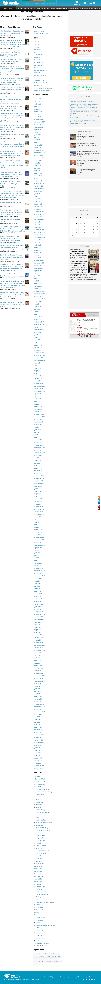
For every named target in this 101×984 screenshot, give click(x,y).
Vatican (38, 928)
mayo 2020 (37, 247)
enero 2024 (38, 178)
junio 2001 (37, 750)
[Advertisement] (84, 21)
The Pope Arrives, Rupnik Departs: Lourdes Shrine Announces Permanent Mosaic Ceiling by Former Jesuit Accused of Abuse (84, 121)
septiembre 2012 (39, 483)
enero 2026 (38, 117)
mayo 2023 (37, 199)
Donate (54, 3)
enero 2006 (38, 609)
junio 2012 (37, 491)
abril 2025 (37, 140)
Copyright (37, 49)
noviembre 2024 (39, 153)
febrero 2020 (38, 255)
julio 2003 (37, 686)
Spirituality (39, 843)
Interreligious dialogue (42, 812)
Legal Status (38, 57)
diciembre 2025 (39, 119)
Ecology (38, 799)
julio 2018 (37, 304)
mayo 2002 (37, 722)
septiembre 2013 (39, 453)
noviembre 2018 (39, 294)
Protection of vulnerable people (45, 925)
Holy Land (37, 874)
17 (72, 229)
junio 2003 (37, 689)
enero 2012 (38, 504)
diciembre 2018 (39, 291)
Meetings (39, 897)
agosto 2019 (38, 270)
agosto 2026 (38, 99)
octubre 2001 (38, 740)
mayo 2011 (37, 524)
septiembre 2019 (39, 268)
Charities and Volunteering (44, 792)
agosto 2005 (38, 622)
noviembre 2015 (39, 386)
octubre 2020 (38, 235)
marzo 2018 (38, 314)
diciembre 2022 (39, 212)
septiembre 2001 (39, 742)
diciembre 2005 (39, 612)
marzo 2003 (38, 696)
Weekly (52, 953)
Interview (38, 815)
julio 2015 (37, 396)
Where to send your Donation (43, 88)
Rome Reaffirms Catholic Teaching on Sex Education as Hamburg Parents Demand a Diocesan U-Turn (12, 80)
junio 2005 (37, 627)
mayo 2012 (37, 494)
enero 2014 (38, 442)
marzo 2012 (38, 499)
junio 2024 (37, 165)
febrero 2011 (38, 532)
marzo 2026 (38, 112)
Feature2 (36, 953)
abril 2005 (37, 632)
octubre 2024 (38, 155)
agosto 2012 (38, 486)
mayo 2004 (37, 660)
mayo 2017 (37, 340)
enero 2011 (38, 535)
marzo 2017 (38, 345)
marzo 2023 (38, 204)
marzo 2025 (38, 142)
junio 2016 (37, 368)
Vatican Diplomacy (41, 853)
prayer (35, 961)
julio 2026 (37, 101)
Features (38, 807)
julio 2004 (37, 655)
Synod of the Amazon (43, 943)
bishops (48, 956)
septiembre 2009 (39, 576)
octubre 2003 (38, 678)
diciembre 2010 (39, 537)
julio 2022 (37, 224)
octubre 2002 (38, 709)
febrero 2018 (38, 317)
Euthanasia (39, 804)
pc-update (37, 67)
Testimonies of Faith (43, 851)
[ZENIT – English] (12, 3)
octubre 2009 (38, 573)
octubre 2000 (38, 768)
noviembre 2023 (39, 183)
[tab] (77, 315)
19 (80, 229)
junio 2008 (37, 607)
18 (76, 229)
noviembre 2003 (39, 676)
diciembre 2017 (39, 322)
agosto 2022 (38, 222)
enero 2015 (38, 412)
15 (93, 226)
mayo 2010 (37, 555)
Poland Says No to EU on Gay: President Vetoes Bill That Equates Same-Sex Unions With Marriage (11, 212)
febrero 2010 (38, 563)
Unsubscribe (38, 85)
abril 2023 (37, 201)
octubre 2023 (38, 186)
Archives (37, 776)
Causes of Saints (41, 917)
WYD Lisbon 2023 (41, 945)
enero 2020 (38, 258)
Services (37, 73)
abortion (45, 958)
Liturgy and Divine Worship (44, 822)
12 (80, 226)
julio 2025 (37, 132)
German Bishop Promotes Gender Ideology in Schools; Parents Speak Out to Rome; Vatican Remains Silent (88, 162)
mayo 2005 (37, 630)
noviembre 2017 (39, 324)
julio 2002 (37, 717)
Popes (38, 922)
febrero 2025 (38, 145)
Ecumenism (39, 802)
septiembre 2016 (39, 360)
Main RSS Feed (39, 31)
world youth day (48, 961)
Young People (40, 863)
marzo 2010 (38, 560)
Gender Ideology (41, 810)
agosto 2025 (38, 129)
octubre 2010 (38, 542)
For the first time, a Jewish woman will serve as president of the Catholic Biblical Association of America (87, 136)
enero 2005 (38, 640)
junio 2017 (37, 337)
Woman (38, 861)
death (50, 958)
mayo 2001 (37, 753)
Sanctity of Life (40, 840)
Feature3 (41, 953)
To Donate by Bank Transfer (43, 83)
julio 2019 (37, 273)
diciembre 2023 (39, 181)
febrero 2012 (38, 501)
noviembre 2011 (39, 509)
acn (61, 961)
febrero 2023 (38, 206)
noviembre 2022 (39, 214)
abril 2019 (37, 281)
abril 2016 (37, 373)
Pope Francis (38, 881)
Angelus (38, 884)
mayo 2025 (37, 137)
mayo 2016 (37, 371)
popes (35, 956)
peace (59, 956)
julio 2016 (37, 365)
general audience (37, 958)
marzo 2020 (38, 253)
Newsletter (37, 60)
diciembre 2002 (39, 704)
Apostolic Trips (40, 886)
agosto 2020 (38, 240)
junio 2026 (37, 104)
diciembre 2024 (39, 150)
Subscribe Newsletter (41, 78)
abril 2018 (37, 312)
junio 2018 (37, 306)
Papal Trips (39, 935)
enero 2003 (38, 701)
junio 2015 (37, 399)
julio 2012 (37, 489)
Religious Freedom (41, 835)
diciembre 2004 (39, 642)
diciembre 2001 (39, 735)
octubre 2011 (38, 512)
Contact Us (37, 47)
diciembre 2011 (39, 506)
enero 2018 (38, 319)
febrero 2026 (38, 114)
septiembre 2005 (39, 619)
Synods (38, 940)
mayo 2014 (37, 432)
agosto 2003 (38, 683)
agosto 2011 (38, 517)
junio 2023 (37, 196)
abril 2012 (37, 496)
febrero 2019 (38, 286)
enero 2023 (38, 209)
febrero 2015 (38, 409)
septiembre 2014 (39, 422)
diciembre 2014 (39, 414)
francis (57, 953)
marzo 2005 (38, 635)
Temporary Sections (40, 933)
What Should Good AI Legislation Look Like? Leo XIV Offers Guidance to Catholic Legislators (12, 33)
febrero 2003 (38, 699)
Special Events (40, 938)
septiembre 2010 (39, 545)
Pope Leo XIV (26, 3)
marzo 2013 (38, 468)
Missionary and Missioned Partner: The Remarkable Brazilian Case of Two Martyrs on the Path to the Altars (12, 153)
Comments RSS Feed (41, 34)
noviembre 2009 (39, 571)
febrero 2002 (38, 730)
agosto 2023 (38, 191)
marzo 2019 (38, 283)
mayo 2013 (37, 463)
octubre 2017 (38, 327)
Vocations (39, 858)
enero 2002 (38, 732)
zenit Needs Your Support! (42, 91)
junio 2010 (37, 553)
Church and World (39, 3)
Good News (38, 871)
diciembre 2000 (39, 766)
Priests (36, 912)
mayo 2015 (37, 401)
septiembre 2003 (39, 681)
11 (76, 226)
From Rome (38, 869)
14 (89, 226)
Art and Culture (40, 784)
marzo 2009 (38, 591)
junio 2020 (37, 245)
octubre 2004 (38, 648)
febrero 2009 (38, 594)
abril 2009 (37, 589)
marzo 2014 (38, 437)
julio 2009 (37, 581)
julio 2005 (37, 624)
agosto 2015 (38, 394)
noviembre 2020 (39, 232)
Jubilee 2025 (38, 55)
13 (84, 226)
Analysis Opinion (41, 781)
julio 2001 (37, 748)
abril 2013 (37, 465)
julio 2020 (37, 242)
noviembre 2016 (39, 355)
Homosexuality (39, 876)
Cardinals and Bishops (42, 789)
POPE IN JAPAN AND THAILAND (45, 902)
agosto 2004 (38, 653)
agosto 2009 (38, 578)
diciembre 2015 (39, 383)
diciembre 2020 (39, 229)
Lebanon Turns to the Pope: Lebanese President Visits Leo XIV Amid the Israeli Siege (12, 90)
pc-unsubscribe (39, 65)
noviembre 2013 (39, 447)
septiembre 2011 (39, 514)
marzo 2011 (38, 530)
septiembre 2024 (39, 158)
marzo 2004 (38, 665)
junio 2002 (37, 719)
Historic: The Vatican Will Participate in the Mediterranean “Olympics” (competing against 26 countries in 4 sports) (14, 248)
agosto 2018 (38, 301)
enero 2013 (38, 473)
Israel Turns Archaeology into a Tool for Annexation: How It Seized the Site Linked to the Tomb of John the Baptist (12, 144)
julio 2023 (37, 194)
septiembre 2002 (39, 712)
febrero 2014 (38, 440)
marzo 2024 (38, 173)
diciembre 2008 (39, 599)
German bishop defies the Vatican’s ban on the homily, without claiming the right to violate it (12, 257)
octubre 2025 (38, 124)
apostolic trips (41, 956)
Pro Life (38, 833)
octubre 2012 (38, 481)
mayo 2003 (37, 691)
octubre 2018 (38, 296)
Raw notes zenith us (40, 70)
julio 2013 (37, 458)
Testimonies (39, 848)
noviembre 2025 (39, 122)
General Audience (41, 892)
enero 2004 (38, 671)
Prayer (38, 904)
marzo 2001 (38, 758)
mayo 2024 (37, 168)
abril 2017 (37, 342)
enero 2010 (38, 565)
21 (89, 229)
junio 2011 (37, 522)
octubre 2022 (38, 217)
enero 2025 (38, 147)
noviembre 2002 (39, 707)
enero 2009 (38, 596)
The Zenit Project (39, 80)
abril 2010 (37, 558)
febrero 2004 (38, 668)
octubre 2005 (38, 617)
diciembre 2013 (39, 445)
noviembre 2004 (39, 645)
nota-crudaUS (38, 62)
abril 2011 (37, 527)
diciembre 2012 (39, 476)
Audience (37, 44)
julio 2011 (37, 519)
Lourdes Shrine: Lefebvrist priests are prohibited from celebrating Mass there (12, 99)
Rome (31, 3)
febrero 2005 (38, 637)
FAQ (35, 52)
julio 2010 (37, 550)
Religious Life (40, 838)
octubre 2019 (38, 265)
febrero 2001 (38, 760)
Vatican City (39, 930)
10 (72, 226)
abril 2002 (37, 724)
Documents (48, 3)
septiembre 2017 (39, 329)
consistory (54, 956)
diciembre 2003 (39, 673)
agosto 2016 (38, 363)
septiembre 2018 (39, 299)
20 (84, 229)
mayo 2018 (37, 309)
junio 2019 (37, 276)
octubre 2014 (38, 419)
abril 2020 (37, 250)
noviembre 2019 (39, 263)
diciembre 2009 (39, 568)
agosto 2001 (38, 745)
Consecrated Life (41, 794)
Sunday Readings (41, 845)
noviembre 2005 (39, 614)
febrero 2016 (38, 378)
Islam (37, 817)
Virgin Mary (39, 856)
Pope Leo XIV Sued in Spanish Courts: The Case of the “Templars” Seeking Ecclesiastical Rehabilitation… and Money (13, 229)
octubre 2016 (38, 358)
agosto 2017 (38, 332)
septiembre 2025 (39, 127)
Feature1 (47, 953)
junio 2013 (37, 460)
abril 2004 (37, 663)
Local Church (40, 825)
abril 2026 (37, 109)
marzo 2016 (38, 376)
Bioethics (39, 786)
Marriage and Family (42, 828)
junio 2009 (37, 583)
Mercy (38, 899)
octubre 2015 (38, 388)
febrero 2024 (38, 176)
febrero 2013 (38, 471)
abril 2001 (37, 755)
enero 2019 (38, 288)
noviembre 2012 (39, 478)
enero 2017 (38, 350)
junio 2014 (37, 430)
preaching (40, 961)
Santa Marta (39, 907)
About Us (37, 42)
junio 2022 (37, 227)
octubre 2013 (38, 450)
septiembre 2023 (39, 188)
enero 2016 (38, 381)
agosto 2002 (38, 714)
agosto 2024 (38, 160)
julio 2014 (37, 427)
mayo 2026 (37, 106)
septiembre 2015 (39, 391)
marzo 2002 (38, 727)
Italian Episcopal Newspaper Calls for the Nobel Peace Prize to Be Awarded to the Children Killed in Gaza (11, 174)
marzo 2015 (38, 406)
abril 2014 (37, 435)
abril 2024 (37, 170)
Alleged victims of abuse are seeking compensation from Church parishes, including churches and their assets (11, 267)
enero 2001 (38, 763)
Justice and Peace (41, 820)
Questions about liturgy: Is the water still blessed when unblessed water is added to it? (12, 304)
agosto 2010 (38, 548)
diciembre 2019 (39, 260)
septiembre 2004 (39, 650)
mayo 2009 (37, 586)
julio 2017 (37, 335)
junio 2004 (37, 658)
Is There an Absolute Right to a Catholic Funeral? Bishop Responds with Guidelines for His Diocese (11, 238)
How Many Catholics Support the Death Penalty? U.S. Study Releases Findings (11, 184)
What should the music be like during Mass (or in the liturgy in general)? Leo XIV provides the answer (12, 127)
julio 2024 (37, 163)
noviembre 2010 (39, 540)
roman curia (56, 961)
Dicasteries (39, 920)
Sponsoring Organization (42, 75)
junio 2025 (37, 135)
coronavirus (55, 958)
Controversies (40, 797)
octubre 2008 (38, 604)
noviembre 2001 (39, 737)
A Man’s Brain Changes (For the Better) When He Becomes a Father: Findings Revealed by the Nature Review (12, 295)
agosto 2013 (38, 455)
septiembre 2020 (39, 237)
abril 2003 (37, 694)
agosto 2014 (38, 424)
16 (97, 226)
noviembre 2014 (39, 417)
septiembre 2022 (39, 219)
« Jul (71, 239)
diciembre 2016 (39, 353)
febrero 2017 (38, 347)
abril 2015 (37, 404)
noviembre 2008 (39, 601)
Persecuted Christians (43, 830)
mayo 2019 (37, 278)
